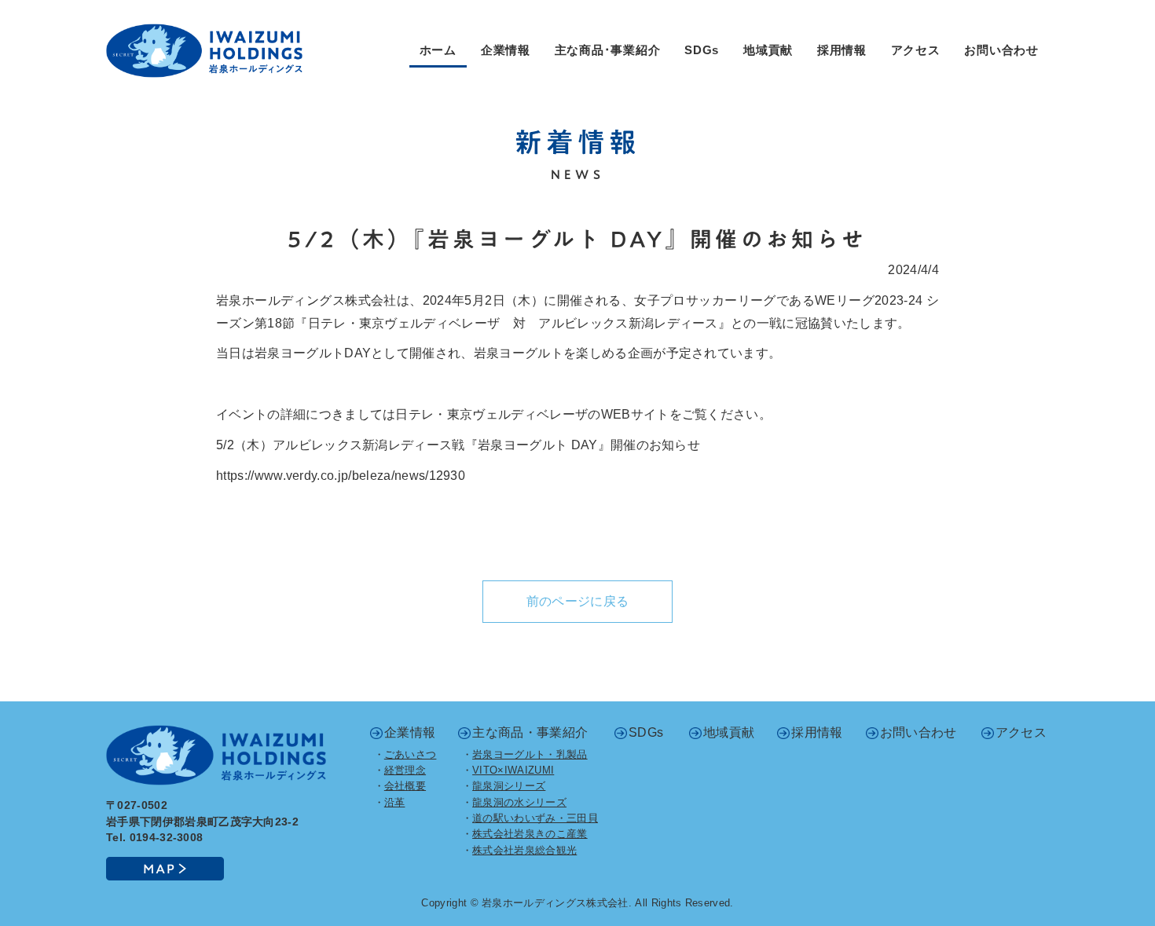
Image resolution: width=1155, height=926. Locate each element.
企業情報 (505, 50)
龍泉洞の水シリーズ (519, 802)
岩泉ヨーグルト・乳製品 (530, 754)
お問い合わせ (1001, 50)
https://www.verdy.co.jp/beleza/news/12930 (340, 475)
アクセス (915, 50)
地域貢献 (768, 50)
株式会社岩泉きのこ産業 (530, 834)
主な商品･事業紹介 (608, 50)
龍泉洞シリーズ (508, 786)
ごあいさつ (410, 754)
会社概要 (405, 786)
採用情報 (842, 50)
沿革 (394, 802)
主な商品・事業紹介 (530, 732)
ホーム (438, 50)
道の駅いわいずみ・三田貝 (535, 818)
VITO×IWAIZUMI (513, 770)
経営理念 (405, 770)
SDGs (701, 50)
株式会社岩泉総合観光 (524, 850)
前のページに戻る (577, 601)
